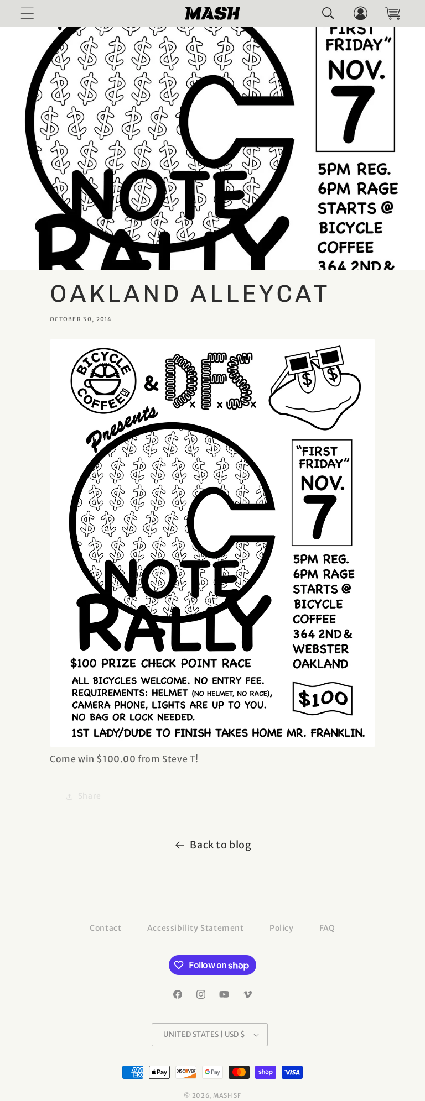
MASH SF (227, 1095)
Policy (281, 928)
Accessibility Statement (195, 928)
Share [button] (89, 796)
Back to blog (220, 844)
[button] (328, 13)
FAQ (327, 928)
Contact (105, 928)
